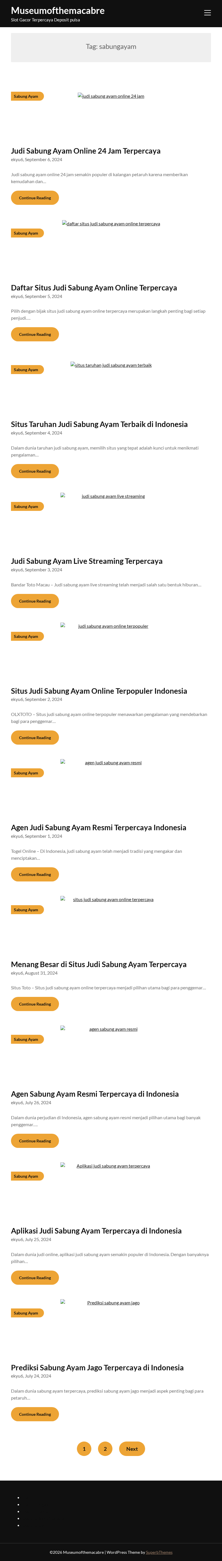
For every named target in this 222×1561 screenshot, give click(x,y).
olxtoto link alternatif (44, 1518)
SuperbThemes (159, 1552)
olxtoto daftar (36, 1511)
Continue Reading (35, 197)
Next (132, 1449)
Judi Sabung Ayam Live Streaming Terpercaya (87, 561)
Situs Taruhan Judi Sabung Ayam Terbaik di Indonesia (99, 424)
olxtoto (30, 1497)
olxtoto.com (35, 1525)
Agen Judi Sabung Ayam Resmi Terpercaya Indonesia (98, 827)
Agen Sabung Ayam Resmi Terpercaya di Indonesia (95, 1093)
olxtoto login (35, 1504)
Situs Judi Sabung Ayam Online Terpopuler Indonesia (99, 690)
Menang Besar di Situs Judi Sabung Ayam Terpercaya (99, 964)
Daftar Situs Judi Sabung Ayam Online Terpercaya (94, 287)
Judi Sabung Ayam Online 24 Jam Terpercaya (86, 150)
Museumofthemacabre (58, 10)
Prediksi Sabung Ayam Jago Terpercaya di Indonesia (97, 1367)
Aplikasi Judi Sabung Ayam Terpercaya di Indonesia (96, 1230)
